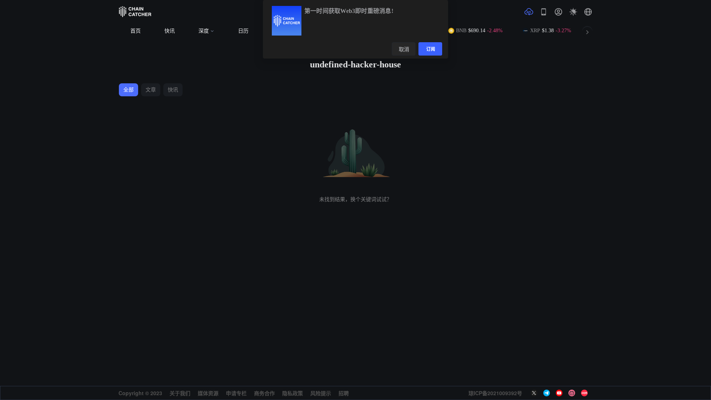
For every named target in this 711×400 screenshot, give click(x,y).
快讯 (169, 31)
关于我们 (180, 393)
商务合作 (264, 393)
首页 (135, 31)
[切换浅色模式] (573, 11)
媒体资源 (208, 393)
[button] (588, 12)
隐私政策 (292, 393)
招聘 (343, 393)
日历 (243, 31)
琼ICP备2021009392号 (495, 393)
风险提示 (320, 393)
